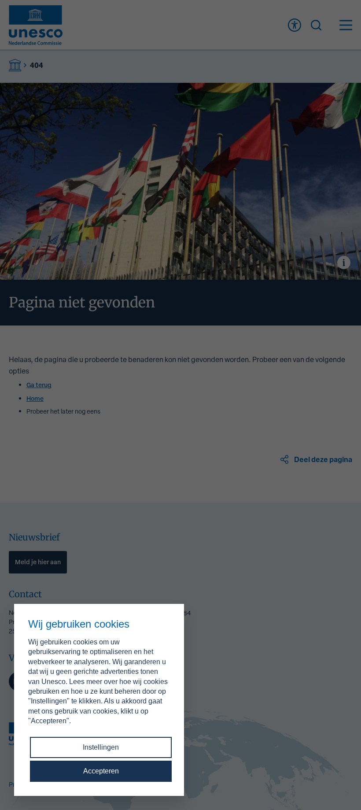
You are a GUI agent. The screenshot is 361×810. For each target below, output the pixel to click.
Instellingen (101, 747)
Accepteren (101, 771)
